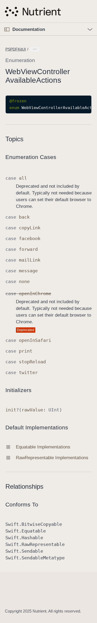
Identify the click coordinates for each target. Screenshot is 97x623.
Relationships (24, 486)
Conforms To (21, 504)
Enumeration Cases (30, 157)
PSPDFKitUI (15, 49)
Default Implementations (36, 427)
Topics (14, 139)
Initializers (18, 390)
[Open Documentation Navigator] (7, 29)
